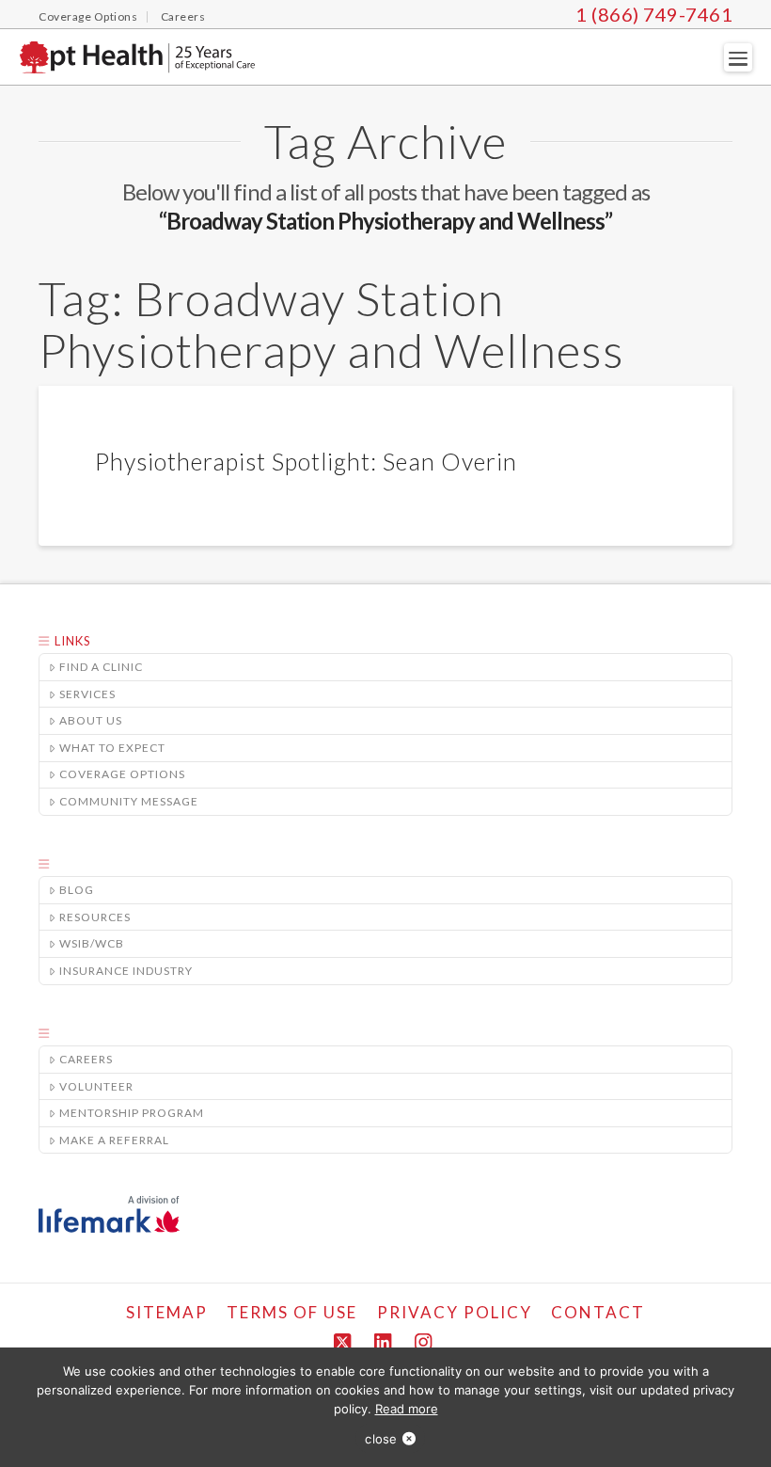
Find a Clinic (101, 667)
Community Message (128, 801)
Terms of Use (292, 1312)
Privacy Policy (454, 1312)
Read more (406, 1408)
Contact (598, 1312)
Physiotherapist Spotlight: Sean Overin (306, 461)
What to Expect (112, 748)
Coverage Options (122, 774)
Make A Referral (114, 1140)
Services (87, 694)
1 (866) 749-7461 (653, 14)
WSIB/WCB (91, 943)
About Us (90, 720)
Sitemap (167, 1312)
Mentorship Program (131, 1113)
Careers (86, 1059)
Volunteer (96, 1086)
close (381, 1438)
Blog (76, 890)
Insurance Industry (126, 971)
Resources (95, 917)
